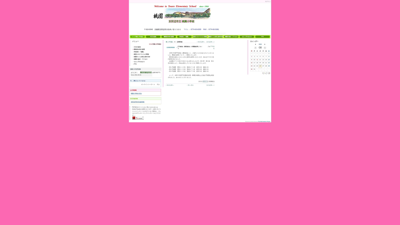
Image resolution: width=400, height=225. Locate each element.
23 (251, 66)
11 (257, 59)
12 (260, 59)
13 (263, 59)
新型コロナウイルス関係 (200, 36)
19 (260, 62)
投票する (205, 81)
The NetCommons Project (264, 121)
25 (257, 66)
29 (260, 53)
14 (266, 59)
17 (254, 63)
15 (269, 59)
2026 (260, 44)
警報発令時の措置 (169, 36)
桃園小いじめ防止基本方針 (215, 36)
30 (263, 53)
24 (254, 66)
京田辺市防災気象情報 (137, 102)
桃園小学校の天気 (136, 93)
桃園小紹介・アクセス (231, 36)
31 (266, 53)
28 (257, 53)
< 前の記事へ (201, 42)
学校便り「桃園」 (184, 36)
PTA (262, 36)
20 (263, 63)
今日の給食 (153, 36)
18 (257, 63)
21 (266, 63)
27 (254, 53)
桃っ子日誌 (169, 42)
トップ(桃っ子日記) (137, 36)
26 (251, 53)
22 (269, 63)
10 (254, 59)
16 (251, 63)
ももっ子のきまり (247, 36)
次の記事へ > (210, 42)
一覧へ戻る (190, 85)
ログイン (268, 1)
